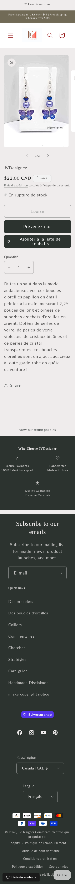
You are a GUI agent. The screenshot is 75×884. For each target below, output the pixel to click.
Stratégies (17, 659)
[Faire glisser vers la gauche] (26, 155)
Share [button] (15, 385)
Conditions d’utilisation (40, 858)
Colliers (15, 624)
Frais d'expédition (16, 185)
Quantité (11, 257)
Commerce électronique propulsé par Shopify (39, 837)
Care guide (18, 671)
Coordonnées (58, 866)
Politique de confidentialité (40, 851)
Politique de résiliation (40, 874)
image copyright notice (28, 694)
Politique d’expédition (28, 866)
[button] (11, 35)
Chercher (16, 647)
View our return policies (37, 430)
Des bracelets (20, 601)
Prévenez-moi (37, 226)
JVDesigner (26, 832)
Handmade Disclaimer (28, 682)
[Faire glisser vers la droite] (48, 155)
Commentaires (21, 636)
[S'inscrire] (60, 573)
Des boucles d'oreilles (28, 613)
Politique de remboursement (45, 843)
